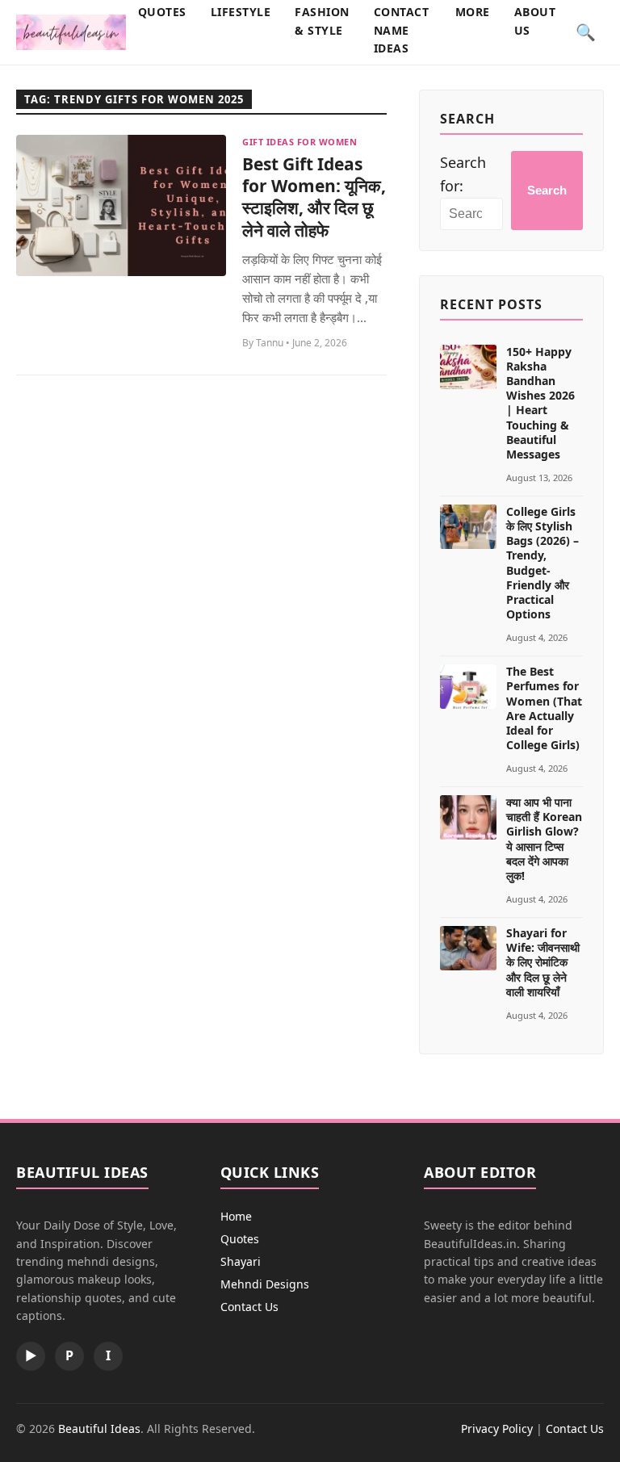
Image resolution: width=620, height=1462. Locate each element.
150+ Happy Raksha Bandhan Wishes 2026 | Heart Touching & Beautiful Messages (540, 403)
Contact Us (249, 1306)
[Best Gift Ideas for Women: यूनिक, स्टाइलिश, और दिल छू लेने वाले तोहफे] (121, 205)
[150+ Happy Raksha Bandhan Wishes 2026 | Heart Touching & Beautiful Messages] (468, 367)
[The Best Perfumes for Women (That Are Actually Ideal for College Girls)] (468, 686)
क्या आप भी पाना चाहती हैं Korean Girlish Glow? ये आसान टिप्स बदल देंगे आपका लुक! (544, 838)
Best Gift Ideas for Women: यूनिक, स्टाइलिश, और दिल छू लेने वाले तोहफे (314, 197)
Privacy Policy (497, 1428)
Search (547, 190)
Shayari (240, 1261)
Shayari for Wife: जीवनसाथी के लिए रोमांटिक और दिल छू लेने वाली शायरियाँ (543, 962)
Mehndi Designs (264, 1284)
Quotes (239, 1238)
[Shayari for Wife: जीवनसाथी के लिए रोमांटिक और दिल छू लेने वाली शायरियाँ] (468, 948)
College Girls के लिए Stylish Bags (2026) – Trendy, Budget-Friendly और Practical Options (542, 563)
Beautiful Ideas (99, 1428)
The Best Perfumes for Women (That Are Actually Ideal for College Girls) (544, 708)
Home (236, 1216)
